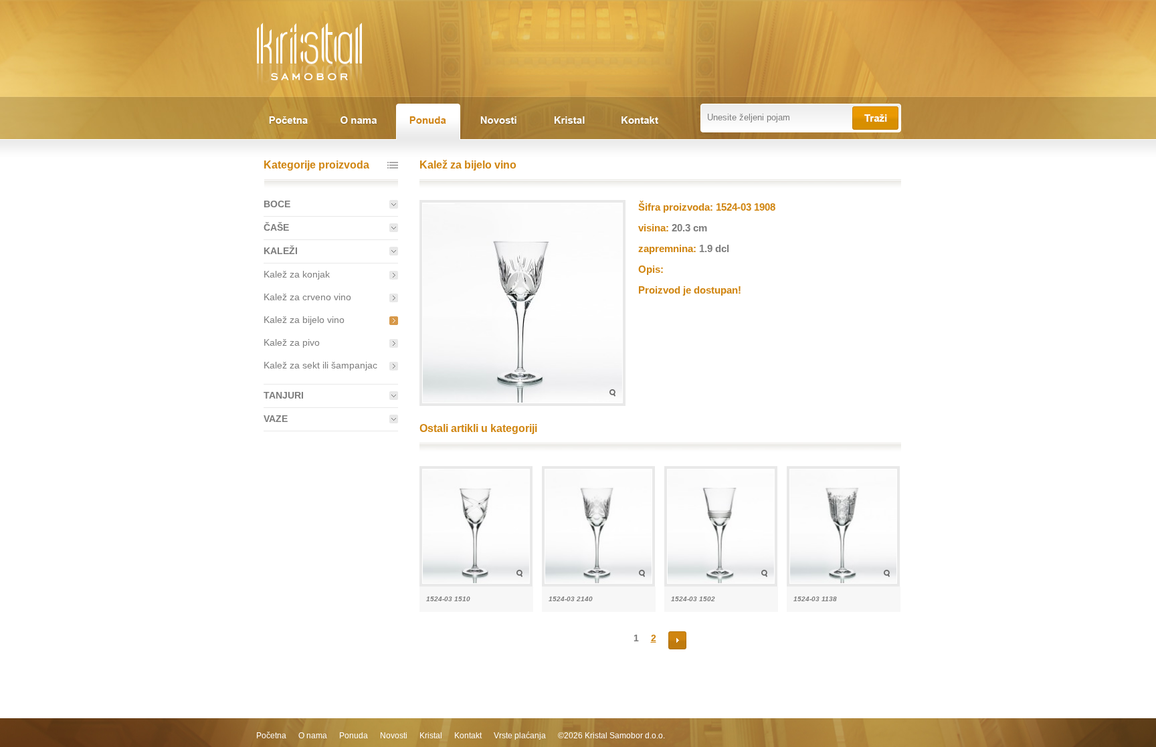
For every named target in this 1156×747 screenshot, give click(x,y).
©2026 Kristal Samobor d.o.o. (611, 735)
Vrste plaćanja (520, 735)
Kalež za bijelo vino (304, 319)
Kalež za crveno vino (307, 297)
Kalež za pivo (292, 342)
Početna (271, 735)
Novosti (393, 735)
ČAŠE (276, 227)
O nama (312, 735)
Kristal (430, 735)
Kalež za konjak (297, 274)
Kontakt (468, 735)
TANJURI (284, 395)
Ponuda (353, 735)
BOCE (277, 204)
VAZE (276, 418)
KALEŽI (281, 250)
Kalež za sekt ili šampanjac (320, 365)
